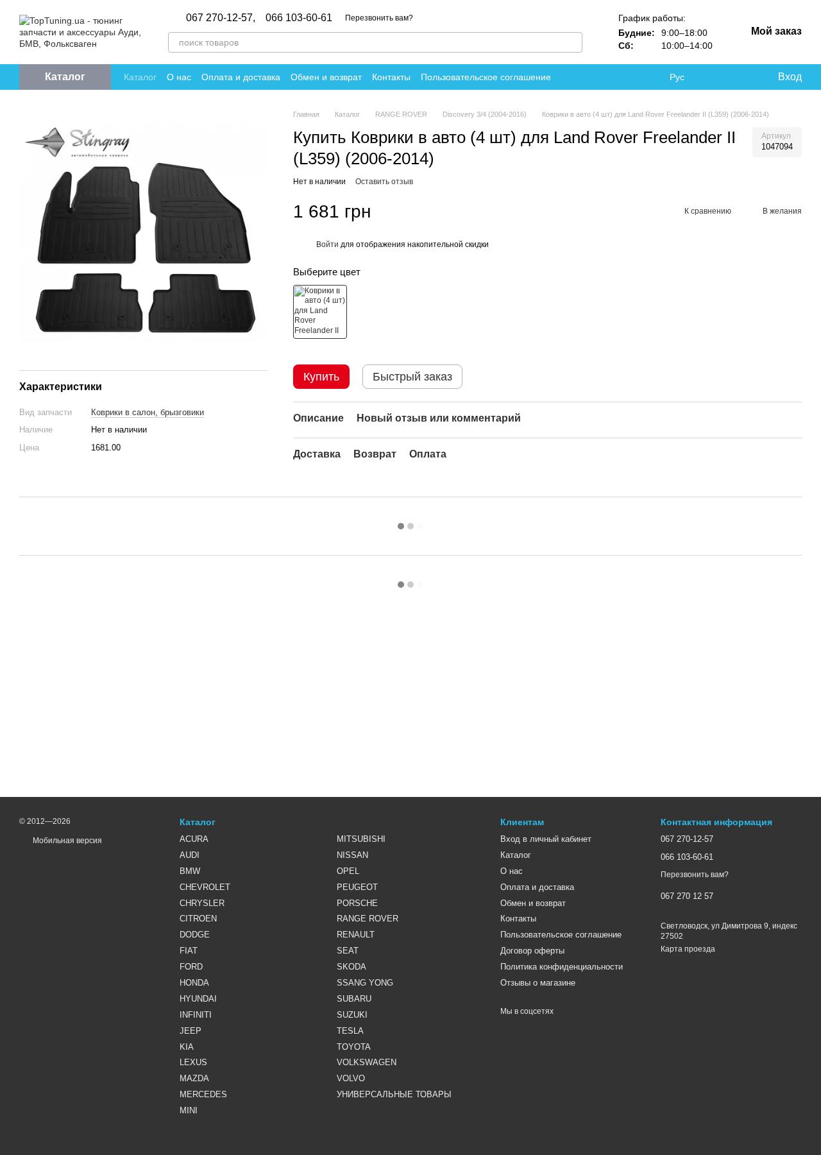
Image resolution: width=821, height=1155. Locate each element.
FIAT (189, 950)
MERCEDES (203, 1094)
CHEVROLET (205, 887)
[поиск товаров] (572, 42)
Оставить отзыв (384, 181)
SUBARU (354, 999)
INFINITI (196, 1015)
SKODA (351, 966)
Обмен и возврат (326, 77)
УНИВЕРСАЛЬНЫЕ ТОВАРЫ (394, 1094)
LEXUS (193, 1062)
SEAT (348, 950)
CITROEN (198, 918)
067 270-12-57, (220, 18)
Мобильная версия (66, 840)
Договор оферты (532, 950)
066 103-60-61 (299, 18)
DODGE (195, 934)
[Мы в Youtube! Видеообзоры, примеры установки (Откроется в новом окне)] (603, 77)
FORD (191, 966)
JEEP (190, 1031)
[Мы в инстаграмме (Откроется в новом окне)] (618, 77)
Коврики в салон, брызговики (147, 411)
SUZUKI (352, 1015)
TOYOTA (354, 1047)
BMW (190, 871)
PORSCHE (357, 903)
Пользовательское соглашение (486, 77)
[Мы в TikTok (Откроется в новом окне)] (649, 77)
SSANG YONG (365, 983)
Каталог (140, 77)
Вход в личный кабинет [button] (545, 839)
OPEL (348, 871)
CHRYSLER (202, 903)
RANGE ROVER (367, 918)
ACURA (194, 839)
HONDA (194, 983)
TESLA (350, 1031)
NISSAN (352, 855)
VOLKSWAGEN (366, 1062)
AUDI (189, 855)
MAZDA (194, 1078)
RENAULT (356, 934)
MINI (189, 1110)
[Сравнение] (715, 77)
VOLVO (351, 1078)
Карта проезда (688, 949)
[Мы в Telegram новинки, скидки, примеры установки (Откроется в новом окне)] (634, 77)
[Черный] (320, 312)
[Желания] (740, 77)
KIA (187, 1047)
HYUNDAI (198, 999)
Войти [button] (327, 244)
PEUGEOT (357, 887)
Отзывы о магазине (537, 983)
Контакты (391, 77)
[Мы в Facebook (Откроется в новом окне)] (587, 77)
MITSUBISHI (361, 839)
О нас (179, 77)
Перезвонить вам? (379, 17)
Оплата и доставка (240, 77)
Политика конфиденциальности (561, 966)
